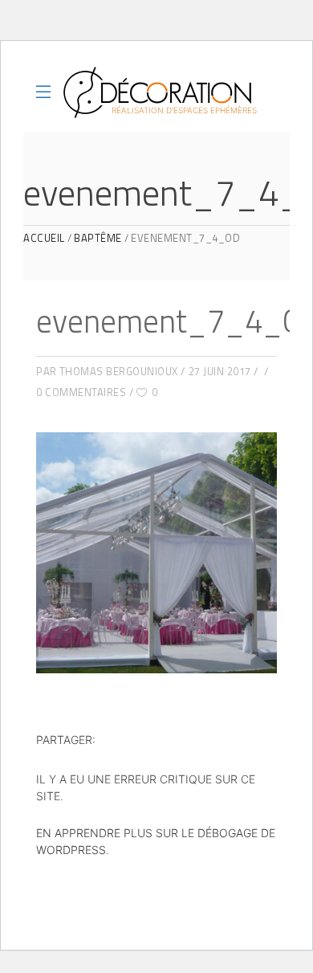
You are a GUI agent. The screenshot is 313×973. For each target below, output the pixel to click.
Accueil (44, 238)
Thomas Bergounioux (118, 371)
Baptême (98, 238)
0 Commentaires (81, 392)
